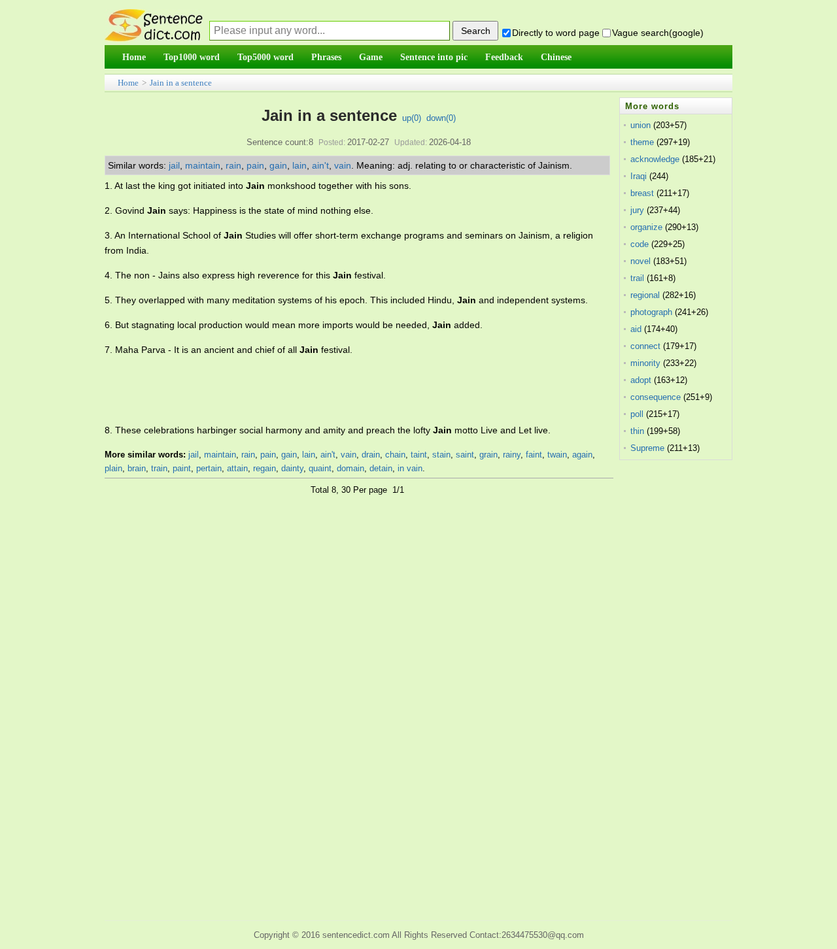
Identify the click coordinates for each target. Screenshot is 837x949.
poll (636, 414)
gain (278, 165)
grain (488, 454)
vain (342, 165)
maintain (202, 165)
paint (182, 468)
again (582, 454)
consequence (655, 397)
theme (642, 142)
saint (465, 454)
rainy (512, 454)
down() (441, 118)
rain (233, 165)
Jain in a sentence (181, 83)
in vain (410, 468)
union (640, 125)
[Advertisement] (343, 390)
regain (264, 468)
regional (645, 295)
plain (113, 468)
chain (395, 454)
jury (637, 210)
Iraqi (638, 176)
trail (637, 278)
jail (174, 165)
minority (645, 363)
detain (380, 468)
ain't (320, 165)
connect (645, 346)
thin (637, 431)
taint (419, 454)
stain (441, 454)
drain (371, 454)
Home (128, 83)
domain (350, 468)
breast (642, 193)
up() (411, 118)
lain (299, 165)
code (639, 244)
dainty (292, 468)
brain (137, 468)
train (159, 468)
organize (646, 227)
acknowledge (654, 159)
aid (635, 329)
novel (640, 261)
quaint (320, 468)
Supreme (647, 448)
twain (557, 454)
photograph (651, 312)
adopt (640, 380)
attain (237, 468)
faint (534, 454)
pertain (209, 468)
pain (255, 165)
